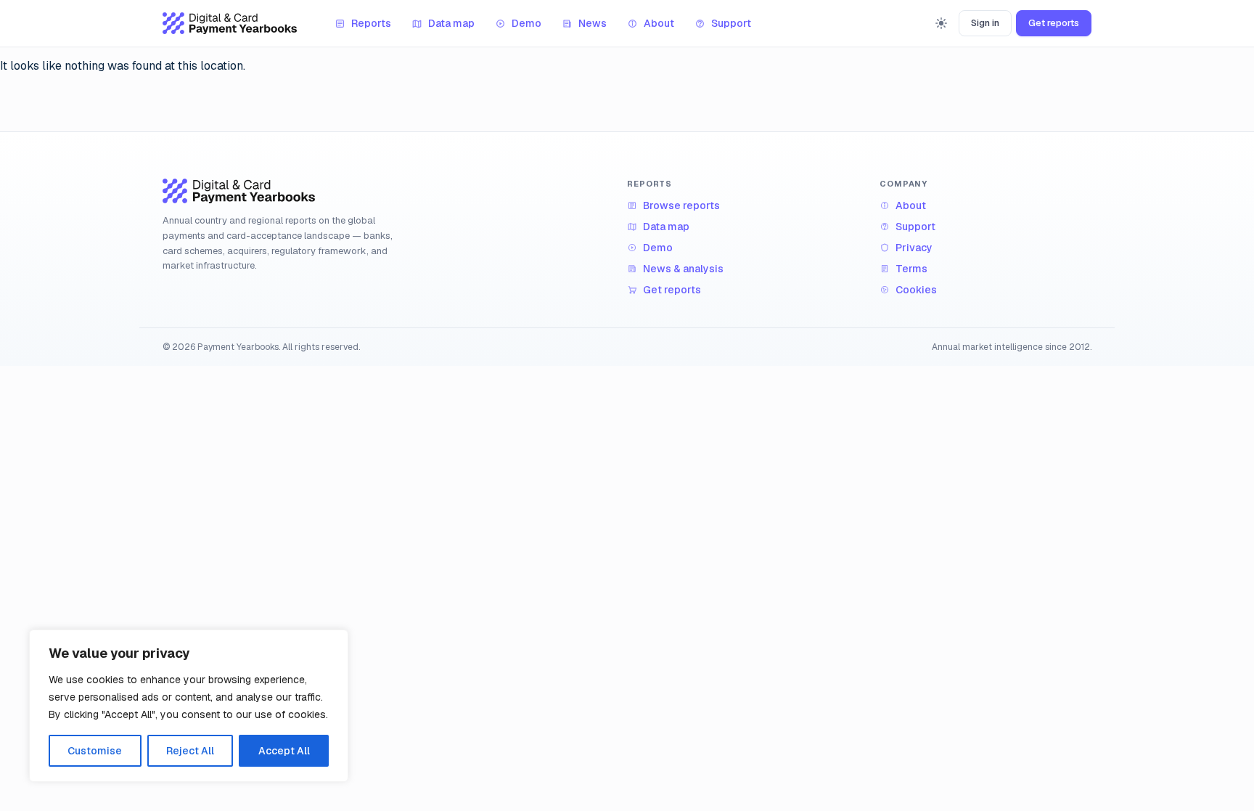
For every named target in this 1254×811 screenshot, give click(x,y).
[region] (188, 705)
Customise (94, 750)
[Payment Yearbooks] (230, 23)
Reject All (190, 750)
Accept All (284, 750)
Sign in (985, 23)
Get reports (1053, 23)
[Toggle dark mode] (941, 23)
